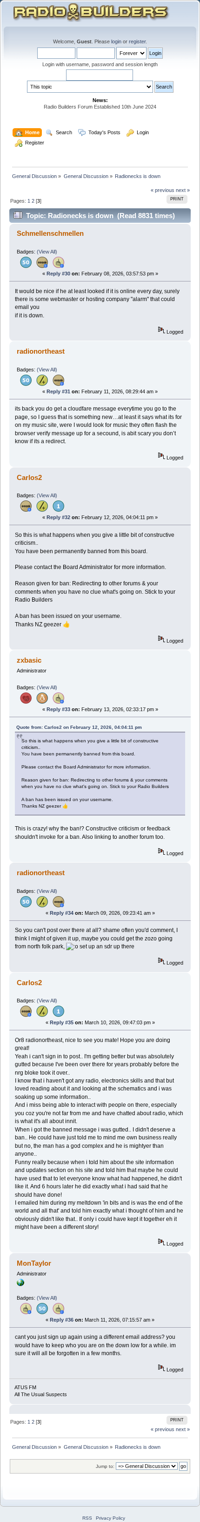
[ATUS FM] (20, 1284)
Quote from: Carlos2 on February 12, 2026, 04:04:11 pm (79, 727)
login (116, 41)
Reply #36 (61, 1320)
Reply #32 (58, 517)
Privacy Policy (110, 1518)
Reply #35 (61, 1022)
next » (183, 190)
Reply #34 (61, 913)
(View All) (47, 251)
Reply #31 (58, 391)
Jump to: (105, 1466)
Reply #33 (58, 709)
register (137, 41)
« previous (162, 190)
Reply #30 (58, 273)
